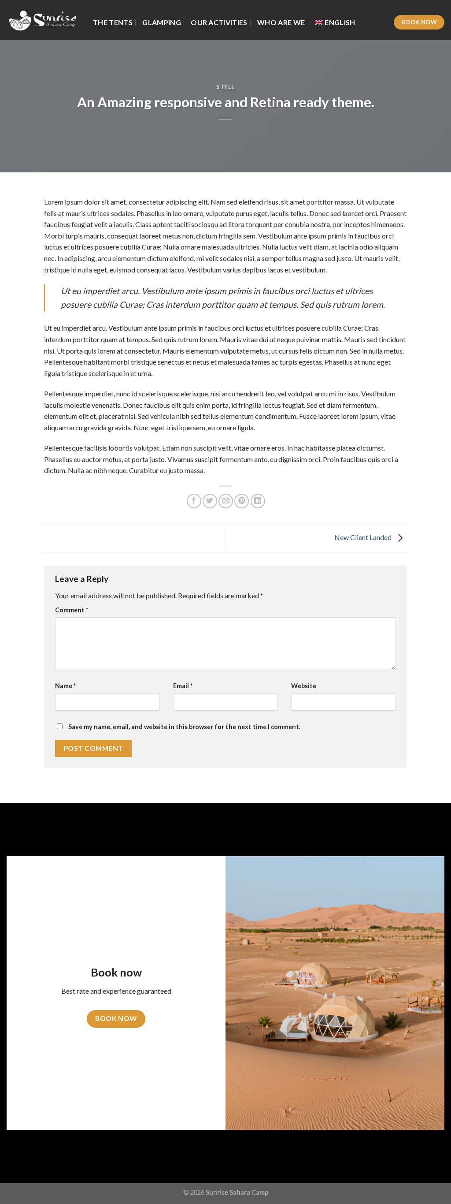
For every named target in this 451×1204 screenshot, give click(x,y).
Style (225, 86)
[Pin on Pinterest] (241, 501)
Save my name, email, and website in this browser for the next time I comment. (184, 727)
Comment (71, 610)
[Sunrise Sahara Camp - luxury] (43, 20)
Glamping (161, 22)
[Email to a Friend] (225, 501)
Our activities (219, 22)
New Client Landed (363, 537)
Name (65, 686)
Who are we (281, 22)
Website (303, 686)
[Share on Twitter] (210, 501)
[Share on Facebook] (194, 501)
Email (182, 686)
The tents (113, 22)
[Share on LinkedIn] (258, 501)
